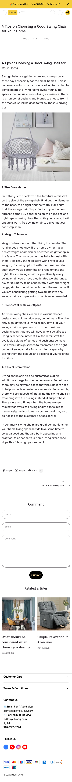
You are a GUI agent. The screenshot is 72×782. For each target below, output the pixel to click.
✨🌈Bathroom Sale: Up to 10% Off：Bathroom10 (33, 4)
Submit (36, 575)
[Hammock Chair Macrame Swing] (36, 147)
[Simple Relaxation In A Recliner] (53, 614)
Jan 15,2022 (43, 648)
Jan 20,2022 (8, 653)
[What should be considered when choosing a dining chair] (18, 614)
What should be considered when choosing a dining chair (54, 485)
